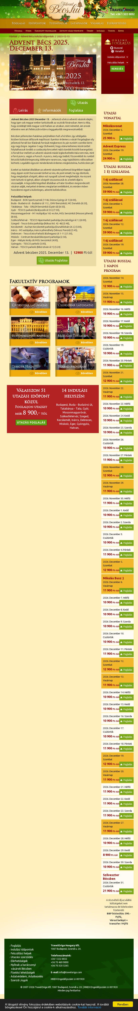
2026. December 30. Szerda (117, 864)
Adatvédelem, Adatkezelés (27, 976)
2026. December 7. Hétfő (116, 600)
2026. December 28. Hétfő (116, 840)
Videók (111, 31)
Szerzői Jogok (19, 980)
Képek (121, 31)
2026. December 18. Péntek (117, 746)
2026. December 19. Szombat (114, 152)
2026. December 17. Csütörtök (113, 732)
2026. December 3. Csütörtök (113, 538)
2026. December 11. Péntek (117, 651)
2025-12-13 (63, 36)
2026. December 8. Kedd (116, 612)
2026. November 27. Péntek (117, 457)
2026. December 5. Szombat (113, 132)
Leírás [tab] (23, 110)
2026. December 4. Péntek (117, 552)
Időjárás (101, 31)
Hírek (28, 31)
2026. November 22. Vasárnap (113, 392)
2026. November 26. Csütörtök (113, 443)
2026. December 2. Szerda (117, 524)
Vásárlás (97, 23)
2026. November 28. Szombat (113, 185)
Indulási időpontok (22, 949)
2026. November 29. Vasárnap (113, 487)
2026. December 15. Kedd (116, 706)
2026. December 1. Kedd (116, 512)
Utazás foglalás (31, 422)
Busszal (118, 48)
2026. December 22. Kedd (116, 801)
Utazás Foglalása (56, 260)
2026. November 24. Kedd (116, 418)
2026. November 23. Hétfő (116, 406)
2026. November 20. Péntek (117, 363)
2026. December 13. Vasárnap (113, 680)
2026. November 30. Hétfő (116, 500)
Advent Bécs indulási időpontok (37, 36)
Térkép (90, 31)
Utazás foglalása (78, 104)
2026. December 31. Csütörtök (113, 882)
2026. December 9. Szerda (117, 624)
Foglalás (18, 23)
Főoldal (18, 31)
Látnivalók (79, 23)
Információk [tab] (51, 110)
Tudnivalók (58, 23)
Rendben (122, 1004)
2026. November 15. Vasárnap (113, 297)
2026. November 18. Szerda (117, 335)
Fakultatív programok (45, 31)
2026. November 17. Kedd (116, 323)
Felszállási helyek (21, 953)
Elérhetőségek (19, 960)
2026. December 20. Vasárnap (113, 775)
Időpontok (37, 23)
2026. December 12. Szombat (113, 226)
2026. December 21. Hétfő (116, 789)
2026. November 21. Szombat (113, 376)
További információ (89, 1007)
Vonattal (119, 51)
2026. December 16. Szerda (117, 718)
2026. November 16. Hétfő (116, 311)
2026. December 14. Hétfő (116, 694)
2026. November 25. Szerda (117, 430)
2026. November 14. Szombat (113, 282)
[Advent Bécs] (69, 8)
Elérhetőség (116, 23)
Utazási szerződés (22, 957)
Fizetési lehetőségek (23, 972)
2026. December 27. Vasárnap (113, 827)
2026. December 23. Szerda (117, 813)
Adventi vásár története (71, 31)
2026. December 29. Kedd (116, 852)
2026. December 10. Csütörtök (113, 637)
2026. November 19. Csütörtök (113, 349)
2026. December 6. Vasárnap (113, 584)
